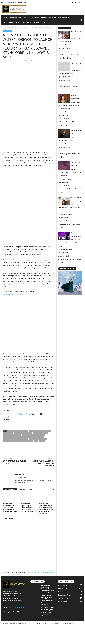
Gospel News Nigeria (9, 437)
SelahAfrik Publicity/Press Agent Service (66, 623)
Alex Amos (7, 61)
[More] (53, 70)
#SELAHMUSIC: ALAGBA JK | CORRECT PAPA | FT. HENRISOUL (43, 463)
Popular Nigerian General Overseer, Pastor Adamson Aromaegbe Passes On (28, 508)
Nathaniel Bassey (8, 439)
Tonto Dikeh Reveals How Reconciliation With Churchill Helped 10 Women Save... (47, 610)
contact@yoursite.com (17, 607)
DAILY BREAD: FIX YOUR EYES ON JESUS (14, 462)
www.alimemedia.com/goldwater (14, 294)
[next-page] (53, 489)
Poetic (29, 22)
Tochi (36, 441)
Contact (44, 22)
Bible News (13, 18)
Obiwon (16, 441)
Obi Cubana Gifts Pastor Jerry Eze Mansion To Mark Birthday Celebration (10, 508)
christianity (28, 433)
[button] (81, 20)
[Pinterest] (28, 70)
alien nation (11, 431)
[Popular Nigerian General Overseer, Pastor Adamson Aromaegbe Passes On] (29, 498)
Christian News (18, 433)
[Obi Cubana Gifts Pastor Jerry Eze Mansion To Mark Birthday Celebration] (11, 498)
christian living (46, 431)
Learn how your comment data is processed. (41, 572)
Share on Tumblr (25, 414)
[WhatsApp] (33, 70)
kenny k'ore (32, 437)
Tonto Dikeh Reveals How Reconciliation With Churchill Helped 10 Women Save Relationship (46, 509)
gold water (26, 435)
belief (18, 431)
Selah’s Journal (63, 18)
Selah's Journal (63, 598)
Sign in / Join (22, 2)
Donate (51, 623)
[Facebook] (72, 2)
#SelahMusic (23, 18)
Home (5, 18)
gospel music (40, 435)
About (38, 623)
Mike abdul (40, 437)
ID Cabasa (19, 437)
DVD (41, 433)
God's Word (17, 435)
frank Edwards (8, 435)
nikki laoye (43, 439)
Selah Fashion (8, 22)
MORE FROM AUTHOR (25, 489)
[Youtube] (82, 2)
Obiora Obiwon (8, 441)
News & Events (34, 18)
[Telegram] (48, 70)
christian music (8, 433)
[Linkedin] (38, 70)
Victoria (41, 441)
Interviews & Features (48, 18)
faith (45, 433)
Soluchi (30, 441)
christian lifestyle (34, 431)
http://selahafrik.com (20, 477)
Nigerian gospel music (21, 439)
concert (35, 433)
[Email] (43, 70)
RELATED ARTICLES (9, 489)
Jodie (25, 437)
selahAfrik (23, 441)
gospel (33, 435)
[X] (79, 2)
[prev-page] (51, 489)
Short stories (20, 22)
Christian (24, 431)
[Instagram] (75, 2)
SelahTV (36, 22)
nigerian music (33, 439)
